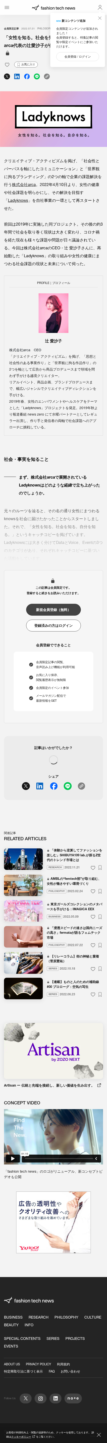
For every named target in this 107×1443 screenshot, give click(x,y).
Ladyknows (18, 200)
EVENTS (11, 1346)
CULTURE (92, 1317)
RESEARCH (39, 1317)
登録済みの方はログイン (53, 625)
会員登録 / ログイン (77, 56)
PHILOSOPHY (45, 28)
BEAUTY (11, 1325)
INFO (29, 1325)
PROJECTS (75, 1338)
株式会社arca (24, 184)
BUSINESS (13, 1317)
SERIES (53, 1338)
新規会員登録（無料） (53, 609)
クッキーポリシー (21, 1436)
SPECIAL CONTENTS (22, 1338)
